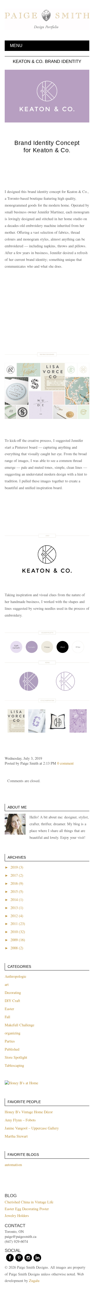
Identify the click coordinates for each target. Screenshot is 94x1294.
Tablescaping (14, 1065)
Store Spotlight (16, 1057)
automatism (13, 1164)
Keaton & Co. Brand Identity (47, 61)
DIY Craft (12, 1000)
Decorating (13, 992)
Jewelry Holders (17, 1215)
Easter (9, 1008)
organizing (12, 1032)
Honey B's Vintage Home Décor (29, 1111)
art (7, 984)
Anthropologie (15, 976)
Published (12, 1049)
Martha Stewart (16, 1136)
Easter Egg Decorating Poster (27, 1208)
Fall (7, 1016)
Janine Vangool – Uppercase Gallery (32, 1128)
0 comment (65, 763)
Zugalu (34, 1280)
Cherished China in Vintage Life (29, 1201)
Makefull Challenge (19, 1024)
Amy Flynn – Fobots (20, 1119)
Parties (10, 1041)
